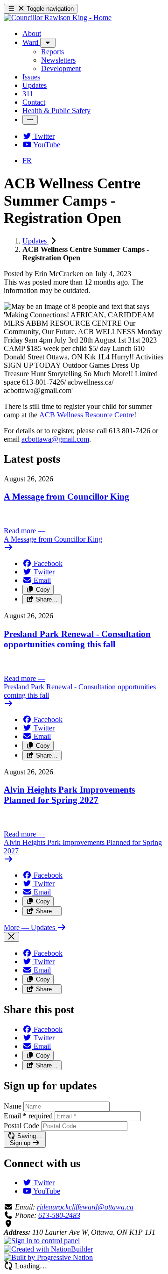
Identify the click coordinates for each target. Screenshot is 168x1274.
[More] (48, 43)
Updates (35, 241)
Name (12, 1106)
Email (28, 1116)
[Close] (11, 937)
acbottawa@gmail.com (55, 439)
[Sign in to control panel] (42, 1241)
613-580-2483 (59, 1215)
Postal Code (21, 1126)
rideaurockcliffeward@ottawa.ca (85, 1207)
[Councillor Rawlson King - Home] (58, 17)
